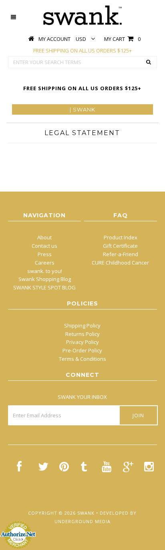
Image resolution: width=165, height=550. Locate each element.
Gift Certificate (120, 245)
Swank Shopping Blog (44, 279)
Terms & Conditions (82, 358)
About (44, 237)
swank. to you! (44, 271)
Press (45, 254)
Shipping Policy (82, 325)
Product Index (120, 237)
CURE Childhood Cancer (120, 262)
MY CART (122, 38)
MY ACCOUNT (54, 38)
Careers (44, 262)
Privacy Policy (82, 342)
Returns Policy (82, 334)
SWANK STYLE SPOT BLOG (44, 287)
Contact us (44, 245)
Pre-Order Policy (82, 350)
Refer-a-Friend (120, 254)
